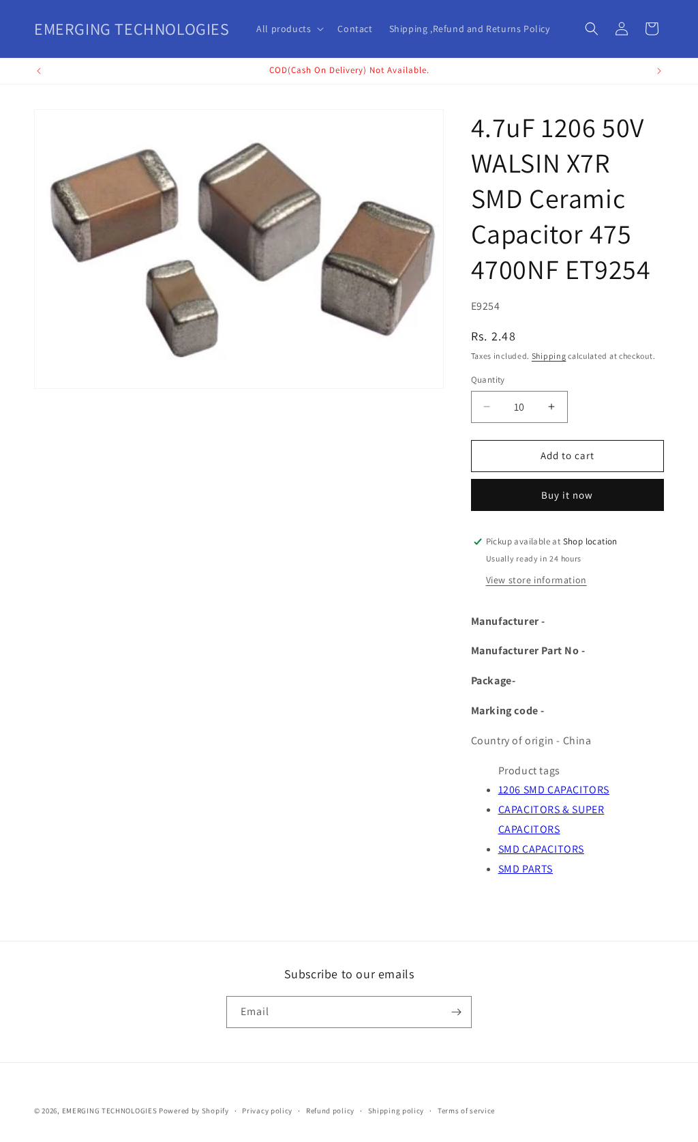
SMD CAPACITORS (541, 849)
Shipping (549, 356)
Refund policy (330, 1110)
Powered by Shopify (194, 1110)
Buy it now (567, 494)
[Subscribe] (456, 1012)
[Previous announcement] (39, 71)
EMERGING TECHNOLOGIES (109, 1110)
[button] (288, 28)
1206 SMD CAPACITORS (553, 789)
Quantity (488, 379)
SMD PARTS (525, 869)
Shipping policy (396, 1110)
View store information (536, 580)
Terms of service (466, 1110)
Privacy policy (267, 1110)
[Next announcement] (659, 71)
